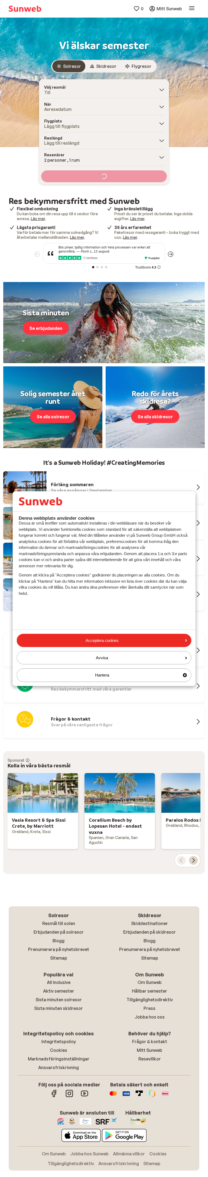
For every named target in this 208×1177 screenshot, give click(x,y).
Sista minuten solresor (58, 999)
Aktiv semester (58, 991)
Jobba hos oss (150, 1017)
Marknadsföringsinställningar (58, 1059)
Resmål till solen (58, 923)
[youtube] (84, 1096)
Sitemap (58, 958)
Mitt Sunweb (149, 1050)
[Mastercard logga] (113, 1096)
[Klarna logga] (165, 1096)
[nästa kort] (193, 860)
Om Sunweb (150, 982)
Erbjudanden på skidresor (149, 932)
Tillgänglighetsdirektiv (149, 999)
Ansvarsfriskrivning (58, 1067)
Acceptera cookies (102, 640)
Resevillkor (149, 1059)
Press (149, 1008)
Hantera (102, 675)
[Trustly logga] (139, 1096)
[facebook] (54, 1096)
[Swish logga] (152, 1096)
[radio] (68, 66)
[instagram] (69, 1096)
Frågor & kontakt (149, 1041)
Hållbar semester (149, 991)
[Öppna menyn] (191, 8)
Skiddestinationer (149, 923)
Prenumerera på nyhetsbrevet (58, 949)
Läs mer (38, 218)
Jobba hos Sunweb (89, 1153)
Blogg (58, 940)
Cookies (58, 1050)
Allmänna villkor (129, 1153)
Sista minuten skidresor (58, 1008)
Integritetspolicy (58, 1041)
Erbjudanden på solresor (59, 932)
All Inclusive (58, 982)
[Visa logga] (126, 1096)
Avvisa (102, 657)
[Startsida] (25, 8)
